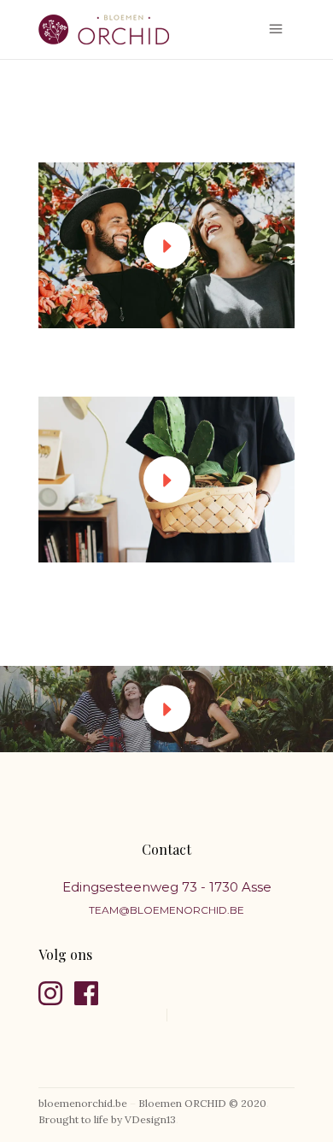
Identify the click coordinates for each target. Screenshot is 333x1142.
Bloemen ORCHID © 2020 (202, 1103)
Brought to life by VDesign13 (107, 1119)
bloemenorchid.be (82, 1103)
